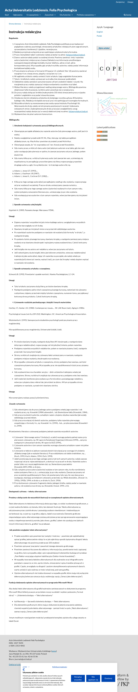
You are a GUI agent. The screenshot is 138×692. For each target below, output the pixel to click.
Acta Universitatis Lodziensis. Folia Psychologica (41, 10)
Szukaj (128, 15)
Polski (99, 36)
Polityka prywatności (59, 667)
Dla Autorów (65, 15)
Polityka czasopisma (85, 15)
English (100, 32)
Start (7, 15)
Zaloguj (130, 2)
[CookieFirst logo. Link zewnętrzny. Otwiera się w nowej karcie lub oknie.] (24, 669)
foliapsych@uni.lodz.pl (75, 55)
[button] (26, 666)
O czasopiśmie (33, 15)
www (54, 651)
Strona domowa (15, 24)
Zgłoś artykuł (104, 48)
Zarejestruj (120, 2)
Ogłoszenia (17, 15)
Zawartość (49, 15)
